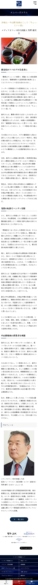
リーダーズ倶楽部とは (7, 560)
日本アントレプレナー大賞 (8, 568)
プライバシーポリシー (7, 575)
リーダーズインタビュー (8, 572)
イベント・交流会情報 (7, 564)
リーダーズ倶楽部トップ (19, 557)
